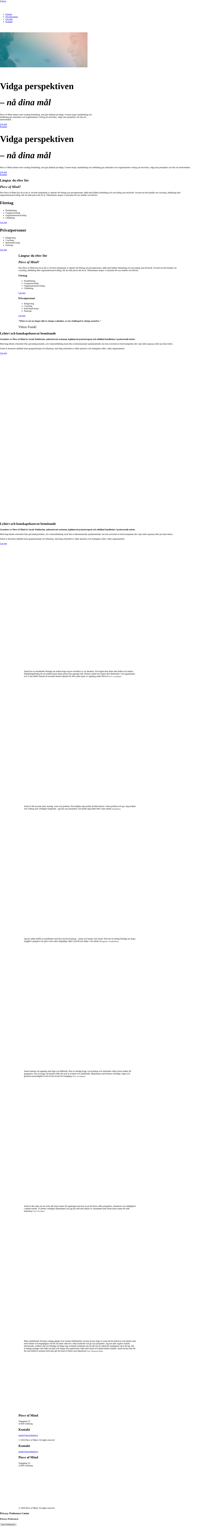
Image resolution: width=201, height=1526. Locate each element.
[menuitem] (103, 14)
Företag (8, 14)
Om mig (9, 19)
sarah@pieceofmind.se (28, 1435)
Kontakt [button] (3, 126)
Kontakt (8, 22)
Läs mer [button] (3, 124)
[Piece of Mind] (100, 5)
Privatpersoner (11, 17)
